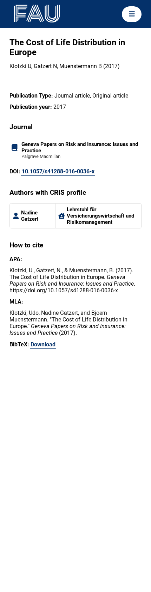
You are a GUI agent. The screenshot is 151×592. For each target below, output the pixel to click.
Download (43, 344)
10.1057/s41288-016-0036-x (58, 171)
